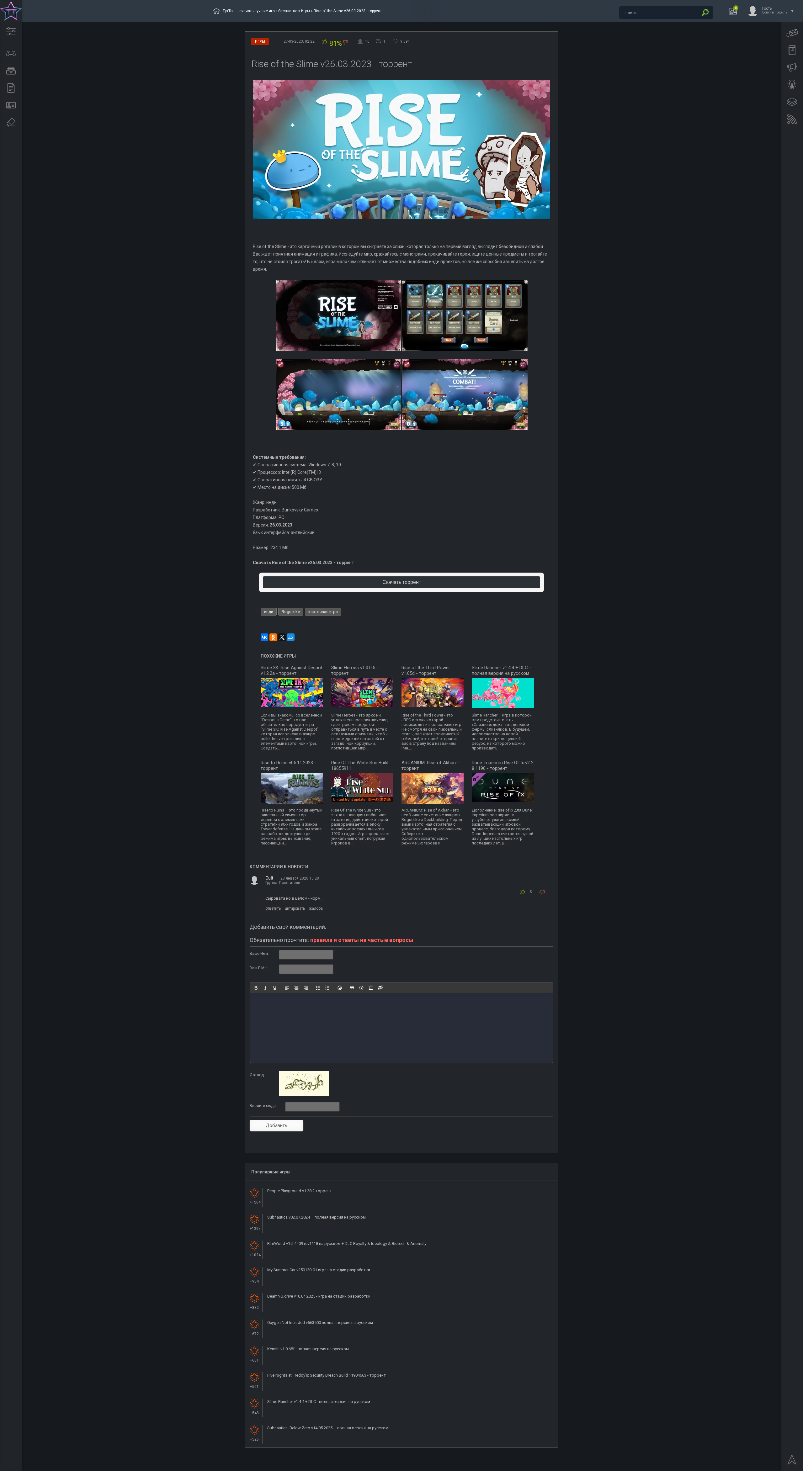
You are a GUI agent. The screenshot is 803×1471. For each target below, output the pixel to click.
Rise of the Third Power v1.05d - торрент (426, 670)
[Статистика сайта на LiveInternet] (773, 1465)
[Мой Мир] (291, 637)
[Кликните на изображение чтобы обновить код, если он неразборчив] (304, 1095)
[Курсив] (265, 987)
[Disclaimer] (11, 122)
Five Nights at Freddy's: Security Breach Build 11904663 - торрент (326, 1375)
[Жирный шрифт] (256, 987)
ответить (273, 908)
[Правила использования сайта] (792, 50)
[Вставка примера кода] (361, 987)
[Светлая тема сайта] (792, 85)
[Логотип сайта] (11, 11)
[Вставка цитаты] (352, 987)
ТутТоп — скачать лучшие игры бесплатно (260, 11)
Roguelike (291, 611)
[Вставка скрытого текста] (380, 987)
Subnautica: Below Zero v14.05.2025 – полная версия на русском (327, 1428)
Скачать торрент (401, 582)
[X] (282, 637)
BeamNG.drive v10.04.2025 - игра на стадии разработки (318, 1296)
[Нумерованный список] (327, 987)
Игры (305, 11)
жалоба (316, 908)
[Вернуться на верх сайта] (792, 1461)
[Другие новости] (11, 88)
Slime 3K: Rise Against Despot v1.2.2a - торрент (291, 670)
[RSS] (792, 119)
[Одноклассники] (273, 637)
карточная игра (323, 611)
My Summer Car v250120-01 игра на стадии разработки (318, 1269)
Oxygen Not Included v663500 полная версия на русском (320, 1322)
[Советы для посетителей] (792, 67)
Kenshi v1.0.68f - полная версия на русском (308, 1349)
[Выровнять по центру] (296, 987)
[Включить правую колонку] (792, 102)
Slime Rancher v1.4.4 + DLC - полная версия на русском (501, 670)
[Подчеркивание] (274, 987)
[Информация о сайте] (11, 105)
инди (268, 611)
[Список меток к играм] (11, 71)
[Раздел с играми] (11, 53)
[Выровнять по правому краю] (306, 987)
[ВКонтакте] (264, 637)
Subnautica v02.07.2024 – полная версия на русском (316, 1217)
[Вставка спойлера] (370, 987)
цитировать (295, 908)
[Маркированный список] (318, 987)
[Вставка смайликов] (339, 987)
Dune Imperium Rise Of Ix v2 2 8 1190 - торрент (503, 765)
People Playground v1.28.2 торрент (299, 1190)
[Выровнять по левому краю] (287, 987)
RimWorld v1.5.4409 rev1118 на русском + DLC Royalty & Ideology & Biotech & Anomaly (346, 1243)
